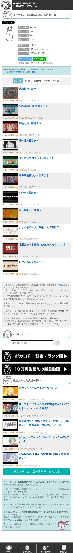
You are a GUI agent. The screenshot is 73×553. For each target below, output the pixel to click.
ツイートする (25, 59)
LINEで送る (39, 59)
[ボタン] (56, 342)
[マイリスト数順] (29, 72)
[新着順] (9, 72)
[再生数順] (17, 72)
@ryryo (60, 285)
